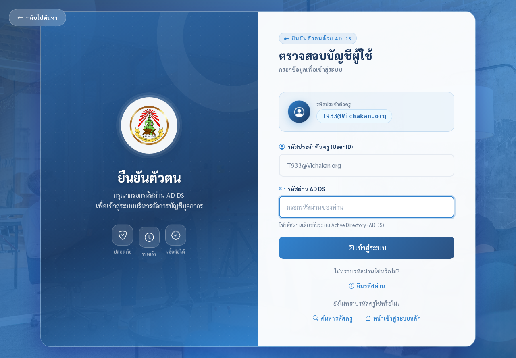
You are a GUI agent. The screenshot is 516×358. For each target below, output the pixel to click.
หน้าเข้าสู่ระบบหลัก (397, 318)
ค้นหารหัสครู (336, 318)
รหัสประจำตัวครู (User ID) (320, 146)
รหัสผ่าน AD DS (306, 188)
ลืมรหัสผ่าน (371, 285)
